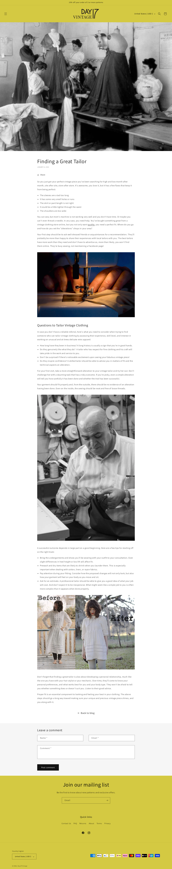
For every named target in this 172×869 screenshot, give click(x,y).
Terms (99, 823)
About (91, 823)
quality (91, 224)
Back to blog (87, 713)
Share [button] (42, 175)
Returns (82, 823)
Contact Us (66, 823)
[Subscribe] (107, 800)
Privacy (107, 823)
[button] (6, 14)
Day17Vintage (22, 866)
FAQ (75, 823)
